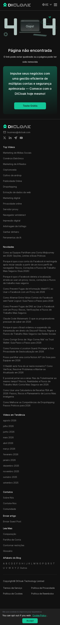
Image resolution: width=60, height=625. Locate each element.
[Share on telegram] (15, 137)
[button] (47, 4)
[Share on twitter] (4, 137)
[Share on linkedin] (10, 137)
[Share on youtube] (21, 137)
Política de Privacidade (43, 588)
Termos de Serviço (12, 588)
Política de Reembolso (42, 593)
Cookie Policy (39, 615)
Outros (23, 568)
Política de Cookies (13, 593)
